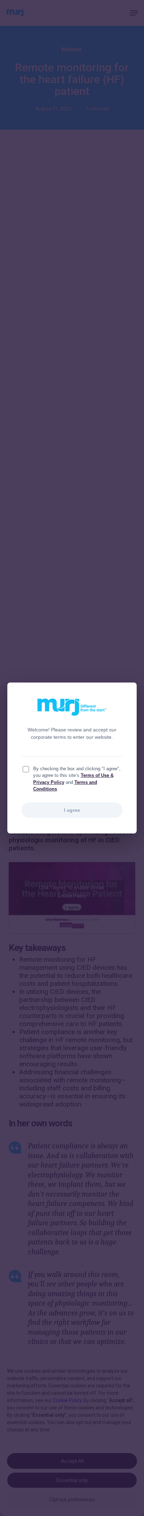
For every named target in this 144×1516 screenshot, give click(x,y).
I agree (72, 810)
